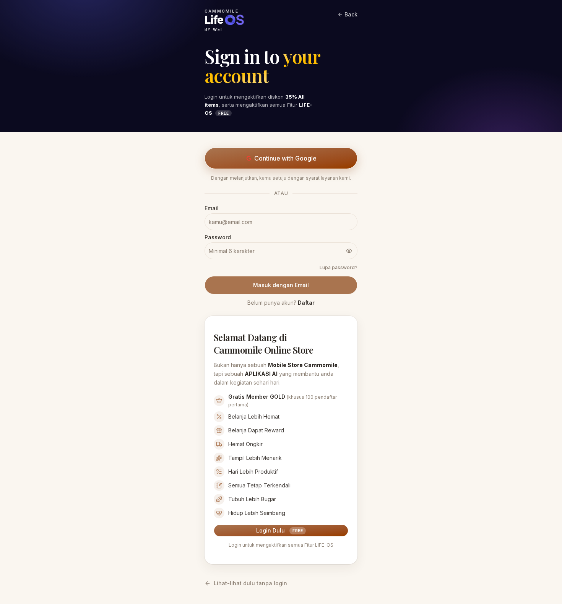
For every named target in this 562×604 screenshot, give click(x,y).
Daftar (306, 302)
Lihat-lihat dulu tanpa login (250, 583)
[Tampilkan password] (349, 250)
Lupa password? (338, 267)
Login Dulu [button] (279, 530)
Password (218, 237)
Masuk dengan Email (281, 285)
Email (212, 208)
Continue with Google (285, 158)
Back (350, 14)
